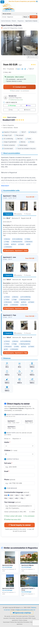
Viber (29, 105)
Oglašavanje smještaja (23, 613)
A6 (22, 69)
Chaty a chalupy (23, 620)
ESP (27, 495)
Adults (7, 442)
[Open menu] (2, 1)
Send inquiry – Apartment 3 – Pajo (16, 353)
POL (22, 498)
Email (6, 471)
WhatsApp (13, 105)
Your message (12, 502)
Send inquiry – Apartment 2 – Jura (16, 308)
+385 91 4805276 (11, 102)
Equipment (9, 214)
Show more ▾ (5, 185)
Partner (12, 622)
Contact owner (20, 87)
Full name (8, 463)
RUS (11, 498)
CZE (11, 495)
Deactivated (6, 622)
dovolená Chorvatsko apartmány (19, 616)
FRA (6, 498)
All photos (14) (33, 57)
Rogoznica (21, 21)
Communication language (16, 492)
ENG (6, 495)
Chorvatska (12, 618)
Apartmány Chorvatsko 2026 (23, 618)
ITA (22, 495)
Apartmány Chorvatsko (23, 622)
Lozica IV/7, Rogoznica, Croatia (12, 28)
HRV (17, 498)
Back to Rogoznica (8, 125)
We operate (7, 616)
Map (11, 109)
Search (34, 17)
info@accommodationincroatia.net (25, 610)
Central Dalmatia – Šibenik (8, 21)
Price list (28, 214)
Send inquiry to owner (21, 525)
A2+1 (18, 69)
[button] (19, 119)
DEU (17, 495)
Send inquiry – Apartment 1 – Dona (17, 250)
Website (28, 109)
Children (10, 450)
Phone (9, 479)
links (15, 622)
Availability (19, 214)
